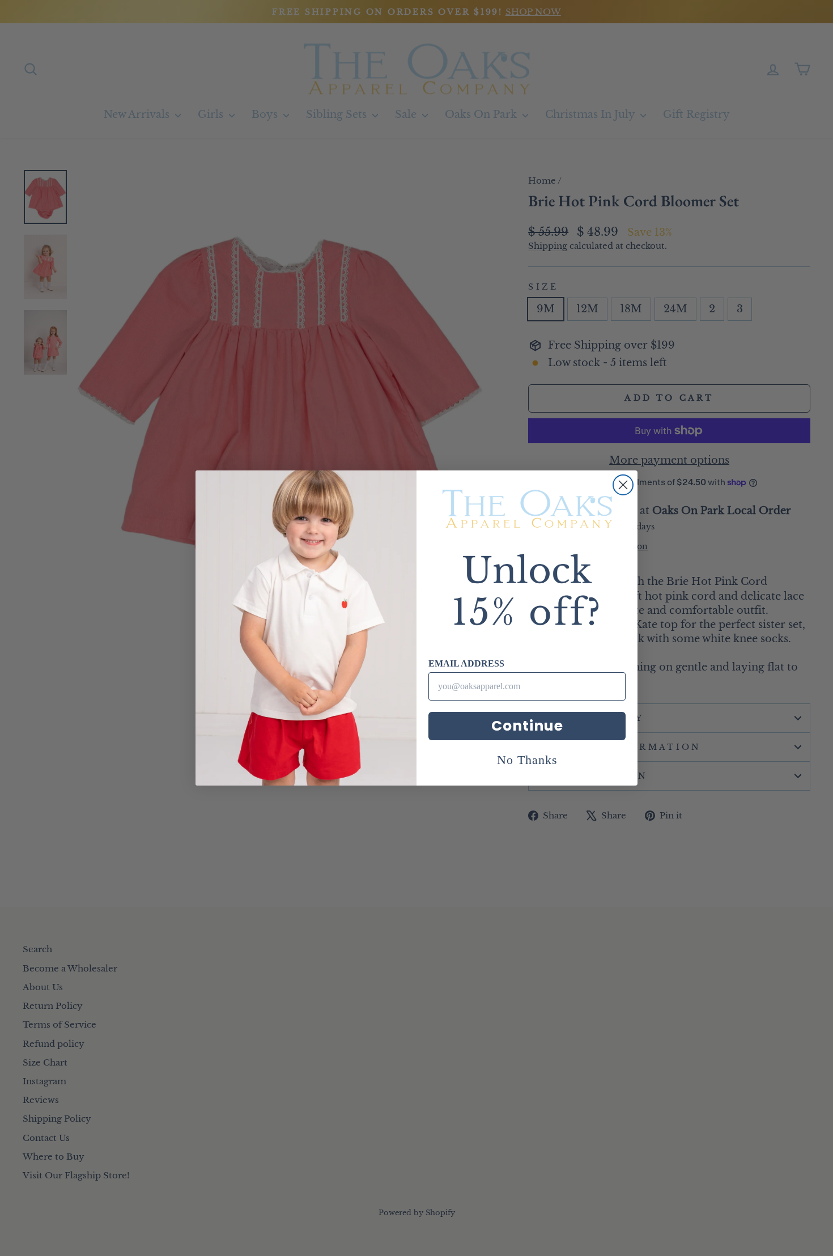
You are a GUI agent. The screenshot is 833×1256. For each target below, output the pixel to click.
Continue (527, 726)
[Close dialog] (623, 485)
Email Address (466, 663)
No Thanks (527, 760)
